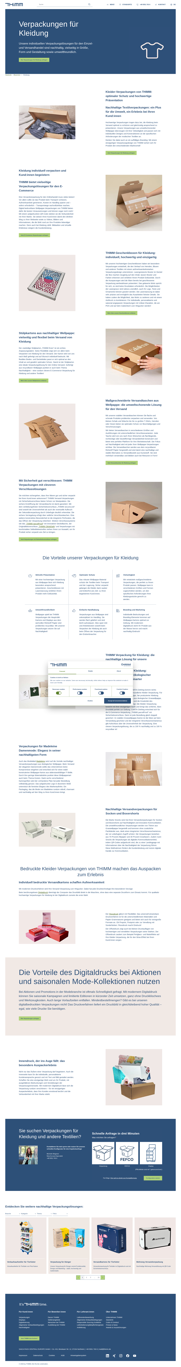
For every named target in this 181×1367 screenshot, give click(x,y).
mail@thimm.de (105, 1349)
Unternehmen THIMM (114, 1317)
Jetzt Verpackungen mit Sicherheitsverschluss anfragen (39, 539)
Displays (22, 1320)
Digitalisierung (24, 1322)
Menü (112, 4)
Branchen (17, 75)
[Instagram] (120, 1355)
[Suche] (89, 4)
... (94, 1277)
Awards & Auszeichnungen (116, 1327)
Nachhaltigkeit (24, 1327)
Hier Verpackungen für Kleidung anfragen (34, 60)
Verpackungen (24, 1317)
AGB (62, 1355)
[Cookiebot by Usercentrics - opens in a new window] (122, 664)
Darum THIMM (53, 1317)
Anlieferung (81, 1327)
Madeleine (40, 761)
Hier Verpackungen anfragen (30, 1018)
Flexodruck (113, 914)
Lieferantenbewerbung (85, 1317)
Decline (90, 701)
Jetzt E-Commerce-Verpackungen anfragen (34, 235)
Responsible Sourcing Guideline (89, 1322)
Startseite (8, 75)
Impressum (23, 1355)
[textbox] (127, 1156)
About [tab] (119, 671)
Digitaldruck (43, 892)
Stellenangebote (54, 1320)
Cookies (52, 1355)
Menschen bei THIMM (56, 1322)
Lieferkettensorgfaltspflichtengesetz (90, 1325)
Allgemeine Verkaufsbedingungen (31, 1325)
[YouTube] (134, 1355)
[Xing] (114, 1355)
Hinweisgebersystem (78, 1355)
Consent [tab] (62, 671)
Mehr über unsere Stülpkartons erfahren (33, 380)
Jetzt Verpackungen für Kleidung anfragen (121, 153)
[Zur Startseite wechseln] (14, 4)
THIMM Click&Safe (47, 526)
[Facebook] (127, 1355)
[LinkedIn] (107, 1355)
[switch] (80, 693)
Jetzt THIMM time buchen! (29, 1338)
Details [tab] (90, 671)
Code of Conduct (112, 1322)
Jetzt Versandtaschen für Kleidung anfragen (121, 463)
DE (175, 4)
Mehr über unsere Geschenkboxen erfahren (121, 313)
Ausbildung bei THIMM (56, 1325)
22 (98, 1277)
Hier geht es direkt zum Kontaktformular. (123, 1178)
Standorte (109, 1320)
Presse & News (112, 1325)
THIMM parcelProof (34, 524)
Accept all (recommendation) (117, 701)
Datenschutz (38, 1355)
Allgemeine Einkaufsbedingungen (89, 1320)
